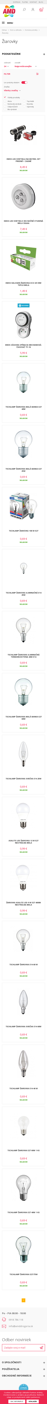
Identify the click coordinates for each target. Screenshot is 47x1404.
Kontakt (33, 2)
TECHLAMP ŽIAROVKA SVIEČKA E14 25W (23, 778)
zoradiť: (17, 62)
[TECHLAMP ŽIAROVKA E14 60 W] (23, 940)
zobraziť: (7, 62)
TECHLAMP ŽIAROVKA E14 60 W (23, 964)
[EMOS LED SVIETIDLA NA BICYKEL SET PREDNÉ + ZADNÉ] (23, 134)
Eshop (4, 30)
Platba (25, 2)
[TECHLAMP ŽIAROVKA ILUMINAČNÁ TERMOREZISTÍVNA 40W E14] (23, 630)
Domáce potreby (31, 30)
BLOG (41, 2)
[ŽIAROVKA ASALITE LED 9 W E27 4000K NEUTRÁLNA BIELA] (23, 878)
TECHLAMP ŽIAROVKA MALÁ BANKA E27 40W (23, 408)
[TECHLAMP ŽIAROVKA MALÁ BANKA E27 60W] (23, 692)
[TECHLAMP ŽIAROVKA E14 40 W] (23, 1064)
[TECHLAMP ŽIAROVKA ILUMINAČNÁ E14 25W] (23, 568)
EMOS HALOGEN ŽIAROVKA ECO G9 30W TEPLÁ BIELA (23, 284)
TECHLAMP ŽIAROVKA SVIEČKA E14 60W (23, 1026)
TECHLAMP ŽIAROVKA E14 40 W (23, 1088)
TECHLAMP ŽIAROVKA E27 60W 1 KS (23, 1150)
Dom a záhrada (16, 30)
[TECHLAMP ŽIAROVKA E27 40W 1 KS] (23, 1188)
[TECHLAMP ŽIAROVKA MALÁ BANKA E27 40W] (23, 382)
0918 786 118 (16, 1319)
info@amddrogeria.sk (21, 1326)
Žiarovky (5, 33)
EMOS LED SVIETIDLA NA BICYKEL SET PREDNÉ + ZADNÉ (23, 160)
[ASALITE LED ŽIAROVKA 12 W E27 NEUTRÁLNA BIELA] (23, 816)
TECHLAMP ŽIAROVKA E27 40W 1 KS (23, 1212)
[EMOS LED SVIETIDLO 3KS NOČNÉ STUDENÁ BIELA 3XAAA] (23, 196)
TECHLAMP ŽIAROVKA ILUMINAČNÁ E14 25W (23, 593)
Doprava (16, 2)
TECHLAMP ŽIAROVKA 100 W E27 (23, 531)
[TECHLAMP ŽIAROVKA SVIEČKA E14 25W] (23, 754)
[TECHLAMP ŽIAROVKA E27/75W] (23, 1250)
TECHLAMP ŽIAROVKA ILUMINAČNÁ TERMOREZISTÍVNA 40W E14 (24, 655)
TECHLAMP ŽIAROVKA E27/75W (24, 1274)
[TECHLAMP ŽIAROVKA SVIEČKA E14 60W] (23, 1002)
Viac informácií (16, 1401)
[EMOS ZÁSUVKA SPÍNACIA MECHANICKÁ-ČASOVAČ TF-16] (23, 325)
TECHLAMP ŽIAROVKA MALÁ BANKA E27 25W (23, 470)
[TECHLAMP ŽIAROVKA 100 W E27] (23, 506)
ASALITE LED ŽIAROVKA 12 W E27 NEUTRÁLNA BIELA (23, 841)
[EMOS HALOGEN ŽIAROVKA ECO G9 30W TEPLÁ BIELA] (23, 258)
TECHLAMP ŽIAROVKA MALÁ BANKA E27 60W (23, 717)
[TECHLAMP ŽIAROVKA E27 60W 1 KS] (23, 1126)
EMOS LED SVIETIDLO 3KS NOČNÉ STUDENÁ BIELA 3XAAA (23, 222)
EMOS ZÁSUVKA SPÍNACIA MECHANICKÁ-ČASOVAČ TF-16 (23, 346)
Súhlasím (33, 1401)
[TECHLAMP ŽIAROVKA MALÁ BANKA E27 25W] (23, 444)
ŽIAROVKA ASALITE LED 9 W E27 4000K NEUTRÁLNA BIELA (23, 903)
